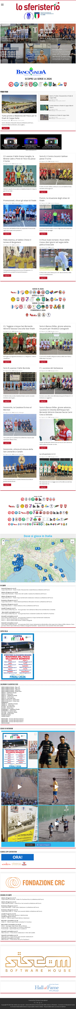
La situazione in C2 (47, 454)
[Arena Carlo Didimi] (63, 576)
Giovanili (52, 203)
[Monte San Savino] (49, 576)
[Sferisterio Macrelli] (50, 564)
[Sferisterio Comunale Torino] (15, 556)
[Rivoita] (14, 564)
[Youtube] (39, 1003)
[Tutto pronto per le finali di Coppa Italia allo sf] (19, 750)
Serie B (63, 100)
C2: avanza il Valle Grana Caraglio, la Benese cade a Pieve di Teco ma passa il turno (19, 158)
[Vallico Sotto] (38, 568)
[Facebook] (36, 1003)
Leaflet (50, 581)
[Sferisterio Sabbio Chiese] (38, 548)
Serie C (20, 163)
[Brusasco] (18, 555)
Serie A (63, 118)
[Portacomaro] (20, 557)
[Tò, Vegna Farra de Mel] (52, 543)
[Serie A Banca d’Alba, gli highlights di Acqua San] (56, 824)
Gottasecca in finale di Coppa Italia (59, 115)
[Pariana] (40, 568)
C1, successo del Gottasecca (51, 368)
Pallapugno (15, 120)
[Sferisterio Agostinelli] (61, 571)
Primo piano (4, 92)
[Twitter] (38, 1003)
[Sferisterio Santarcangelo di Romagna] (55, 567)
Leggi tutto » (5, 128)
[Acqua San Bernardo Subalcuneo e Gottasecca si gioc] (56, 750)
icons (54, 581)
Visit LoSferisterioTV (31, 150)
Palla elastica (16, 244)
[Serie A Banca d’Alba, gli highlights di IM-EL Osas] (56, 787)
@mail (45, 1000)
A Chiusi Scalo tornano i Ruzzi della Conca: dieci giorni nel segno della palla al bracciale (54, 242)
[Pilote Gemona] (61, 541)
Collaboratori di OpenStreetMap (68, 581)
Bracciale (52, 247)
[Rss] (34, 1003)
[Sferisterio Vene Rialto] (20, 565)
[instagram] (41, 1003)
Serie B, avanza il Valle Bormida (16, 368)
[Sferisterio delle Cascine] (45, 570)
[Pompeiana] (17, 570)
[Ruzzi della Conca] (51, 579)
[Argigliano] (36, 566)
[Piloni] (44, 579)
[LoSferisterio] (38, 6)
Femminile (16, 412)
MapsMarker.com (45, 581)
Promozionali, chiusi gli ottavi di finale (19, 200)
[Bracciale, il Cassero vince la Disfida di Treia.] (19, 787)
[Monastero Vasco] (16, 564)
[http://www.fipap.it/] (38, 15)
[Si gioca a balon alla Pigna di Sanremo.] (19, 824)
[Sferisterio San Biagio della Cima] (15, 570)
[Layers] (72, 541)
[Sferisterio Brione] (36, 548)
